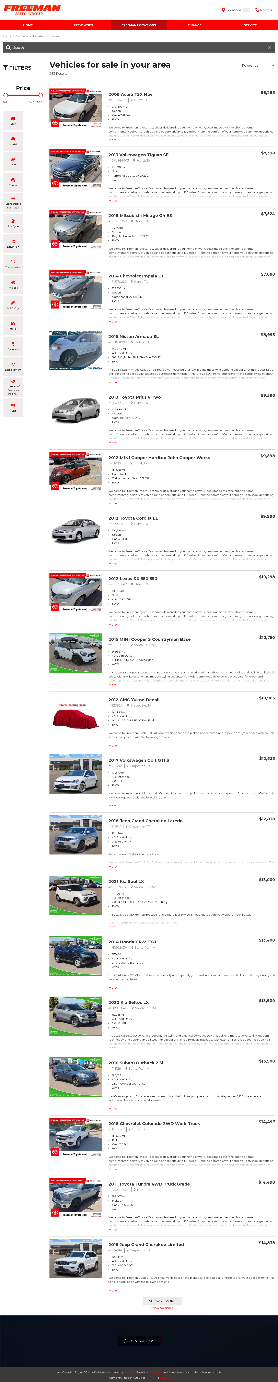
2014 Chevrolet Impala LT (136, 276)
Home (28, 25)
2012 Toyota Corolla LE (133, 518)
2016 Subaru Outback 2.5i (135, 1063)
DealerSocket (155, 1372)
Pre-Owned (83, 25)
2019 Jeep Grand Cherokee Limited (146, 1244)
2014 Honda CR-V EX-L (132, 942)
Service (250, 25)
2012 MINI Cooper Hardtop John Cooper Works (159, 457)
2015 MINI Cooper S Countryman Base (149, 639)
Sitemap (164, 1377)
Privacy (153, 1377)
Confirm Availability (249, 102)
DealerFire (129, 1372)
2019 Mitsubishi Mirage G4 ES (140, 215)
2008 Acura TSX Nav (130, 94)
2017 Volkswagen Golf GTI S (138, 760)
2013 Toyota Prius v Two (134, 397)
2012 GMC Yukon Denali (134, 699)
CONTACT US (141, 1341)
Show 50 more (162, 1308)
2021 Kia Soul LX (126, 881)
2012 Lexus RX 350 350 (132, 578)
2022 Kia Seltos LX (128, 1002)
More (112, 140)
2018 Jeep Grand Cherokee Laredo (145, 820)
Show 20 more (162, 1301)
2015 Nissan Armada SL (133, 336)
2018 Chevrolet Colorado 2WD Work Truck (154, 1123)
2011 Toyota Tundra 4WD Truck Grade (149, 1184)
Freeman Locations (139, 25)
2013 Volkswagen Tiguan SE (138, 154)
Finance (194, 25)
